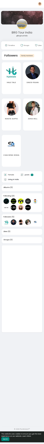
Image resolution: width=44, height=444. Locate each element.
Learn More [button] (26, 436)
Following (7, 196)
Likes (5, 231)
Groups (6, 240)
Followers (7, 217)
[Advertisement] (22, 267)
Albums (6, 187)
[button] (40, 4)
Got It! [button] (5, 439)
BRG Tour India (22, 32)
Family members (27, 56)
